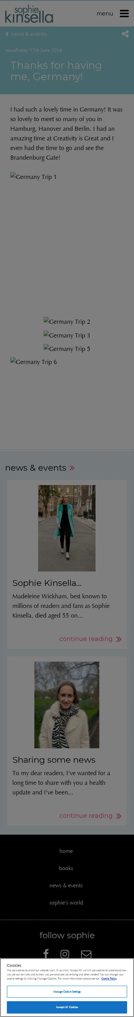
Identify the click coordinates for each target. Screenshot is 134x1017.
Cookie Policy (109, 978)
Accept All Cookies (67, 1007)
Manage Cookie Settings (67, 991)
